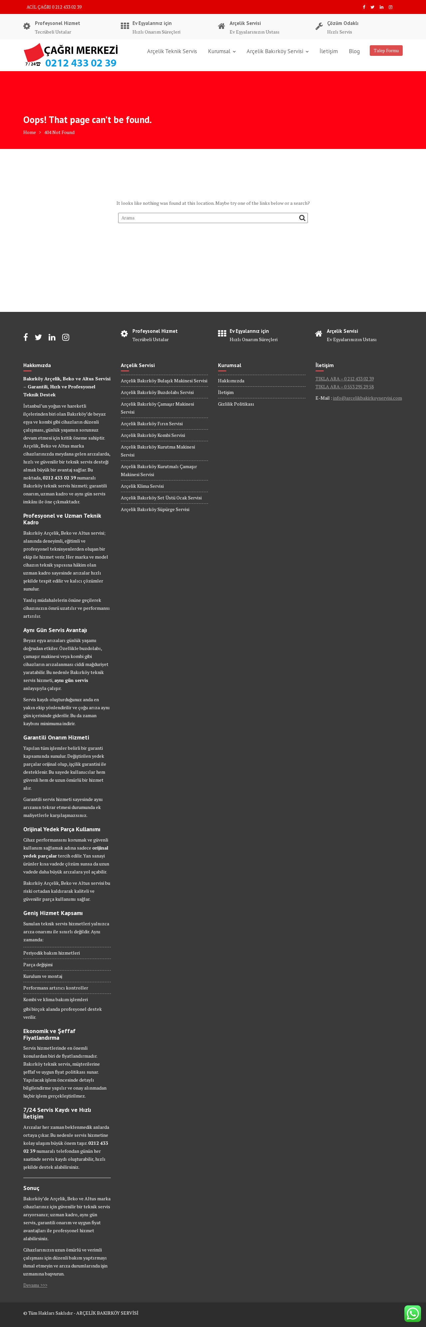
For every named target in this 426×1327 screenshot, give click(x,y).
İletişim (329, 51)
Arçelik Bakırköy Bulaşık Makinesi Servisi (164, 380)
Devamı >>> (35, 1285)
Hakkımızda (231, 380)
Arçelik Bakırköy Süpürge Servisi (155, 509)
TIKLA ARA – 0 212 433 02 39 (345, 378)
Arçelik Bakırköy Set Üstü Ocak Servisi (161, 497)
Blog (354, 51)
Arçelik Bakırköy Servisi (275, 51)
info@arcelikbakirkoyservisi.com (367, 398)
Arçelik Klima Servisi (142, 486)
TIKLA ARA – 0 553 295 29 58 (345, 386)
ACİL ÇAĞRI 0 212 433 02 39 (54, 7)
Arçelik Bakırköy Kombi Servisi (153, 435)
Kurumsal (219, 51)
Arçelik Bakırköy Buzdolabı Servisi (157, 392)
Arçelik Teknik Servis (172, 51)
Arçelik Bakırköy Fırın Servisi (152, 423)
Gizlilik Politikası (236, 404)
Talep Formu (386, 51)
